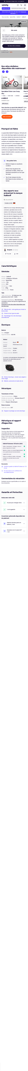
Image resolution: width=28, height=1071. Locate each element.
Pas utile (9, 253)
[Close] (15, 1)
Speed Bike (12, 17)
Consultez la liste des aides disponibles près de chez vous (13, 305)
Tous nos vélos (5, 17)
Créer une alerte (7, 116)
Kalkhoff (19, 17)
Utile (17, 253)
